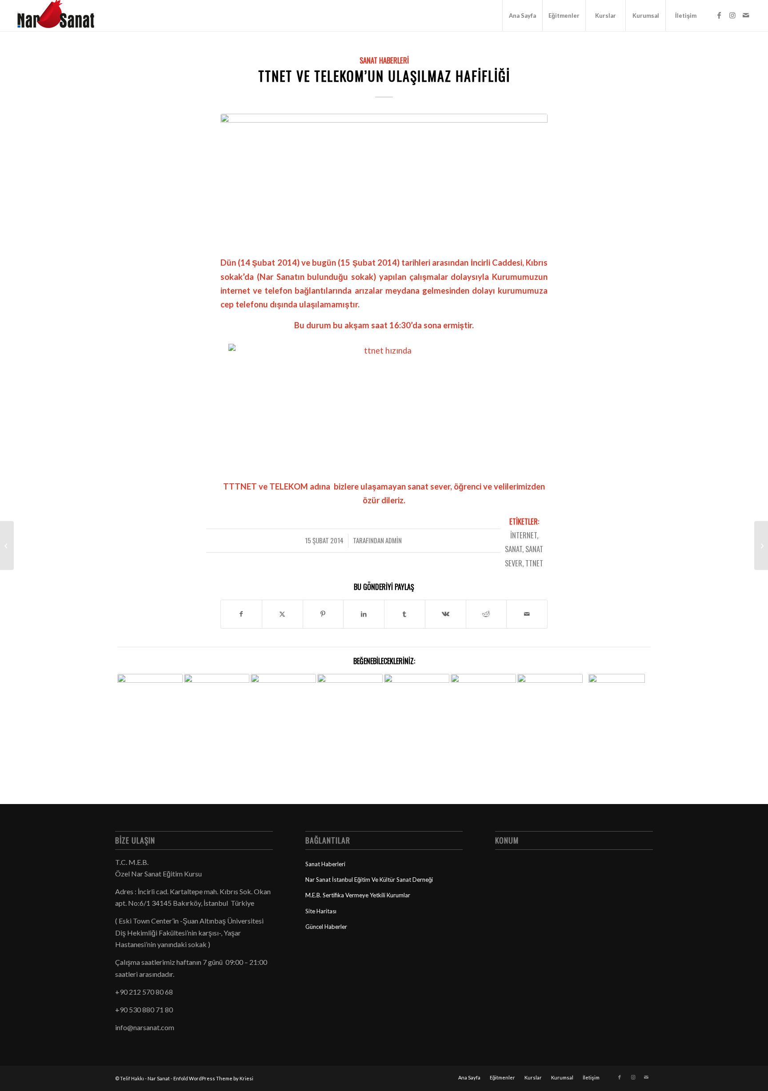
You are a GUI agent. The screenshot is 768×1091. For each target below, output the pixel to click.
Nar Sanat (159, 1078)
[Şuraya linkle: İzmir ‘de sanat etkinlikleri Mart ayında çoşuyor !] (550, 696)
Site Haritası (320, 911)
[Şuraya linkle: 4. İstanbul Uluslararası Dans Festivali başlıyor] (216, 692)
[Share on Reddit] (486, 614)
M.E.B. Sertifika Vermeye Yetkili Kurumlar (357, 895)
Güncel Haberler (326, 926)
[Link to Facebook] (719, 15)
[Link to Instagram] (732, 15)
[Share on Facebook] (241, 614)
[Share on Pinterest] (323, 614)
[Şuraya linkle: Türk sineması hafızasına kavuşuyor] (283, 692)
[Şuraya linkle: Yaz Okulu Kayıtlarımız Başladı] (150, 698)
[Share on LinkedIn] (364, 614)
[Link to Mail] (745, 15)
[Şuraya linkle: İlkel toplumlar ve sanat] (483, 706)
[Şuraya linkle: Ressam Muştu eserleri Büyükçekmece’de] (350, 706)
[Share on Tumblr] (404, 614)
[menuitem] (522, 15)
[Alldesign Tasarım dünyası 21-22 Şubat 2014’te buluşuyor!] (7, 545)
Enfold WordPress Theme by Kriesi (213, 1078)
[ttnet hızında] (384, 179)
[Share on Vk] (445, 614)
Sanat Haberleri (384, 60)
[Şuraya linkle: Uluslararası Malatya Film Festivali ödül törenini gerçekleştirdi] (416, 706)
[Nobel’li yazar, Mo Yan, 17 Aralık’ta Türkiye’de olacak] (761, 545)
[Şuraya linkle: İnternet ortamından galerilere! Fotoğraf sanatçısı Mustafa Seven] (616, 714)
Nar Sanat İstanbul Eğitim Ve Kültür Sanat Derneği (369, 879)
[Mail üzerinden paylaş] (527, 614)
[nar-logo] (61, 15)
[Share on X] (282, 614)
